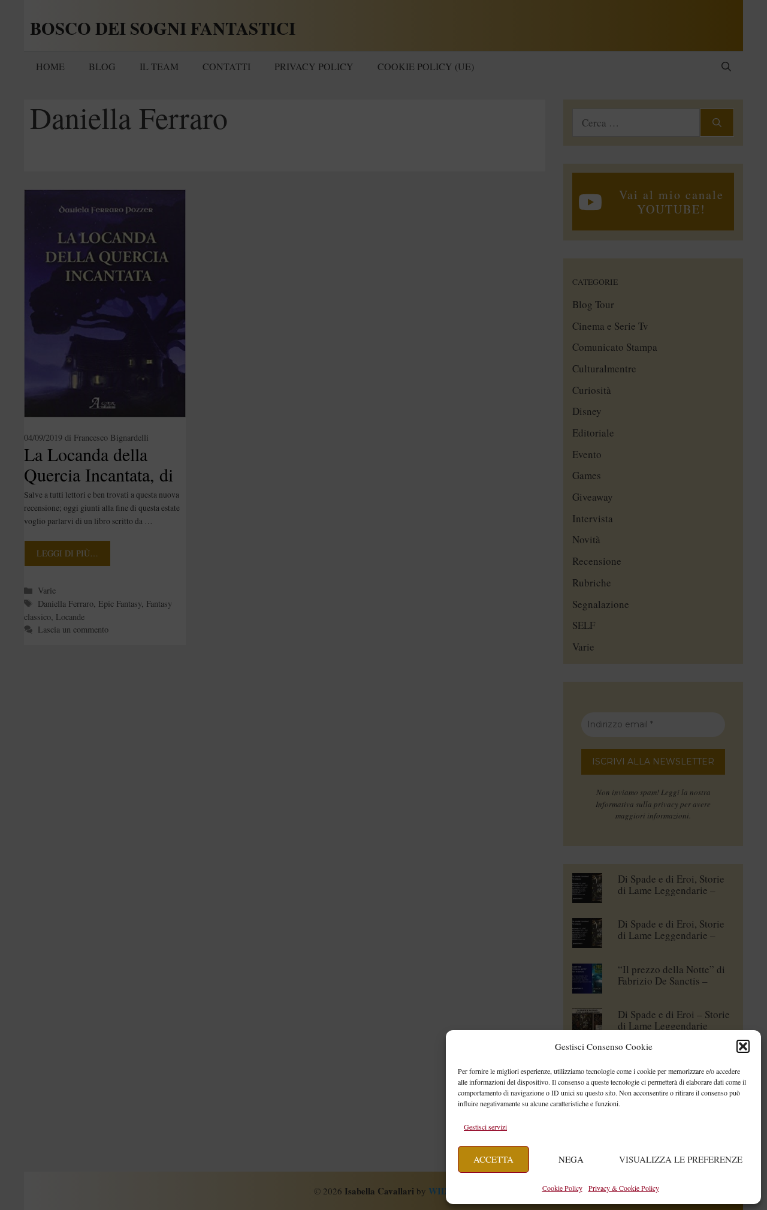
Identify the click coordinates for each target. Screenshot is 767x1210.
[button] (743, 1046)
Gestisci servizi (485, 1126)
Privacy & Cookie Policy (623, 1188)
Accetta (493, 1159)
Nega (571, 1159)
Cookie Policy (562, 1188)
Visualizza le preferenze (680, 1159)
